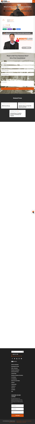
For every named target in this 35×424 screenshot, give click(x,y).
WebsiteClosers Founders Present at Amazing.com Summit (15, 114)
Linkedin (17, 359)
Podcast (12, 382)
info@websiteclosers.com (17, 356)
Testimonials (13, 384)
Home (2, 3)
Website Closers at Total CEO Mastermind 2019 (25, 106)
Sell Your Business (15, 364)
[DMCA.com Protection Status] (14, 361)
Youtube (21, 359)
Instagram (19, 359)
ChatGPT (4, 29)
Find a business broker (17, 10)
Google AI (18, 29)
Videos (9, 103)
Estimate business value (27, 10)
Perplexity (9, 29)
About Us (13, 387)
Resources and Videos (15, 380)
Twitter (14, 359)
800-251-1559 (15, 354)
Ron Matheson (12, 19)
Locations (13, 389)
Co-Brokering (14, 378)
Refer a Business (14, 368)
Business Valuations (15, 369)
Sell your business (8, 10)
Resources (5, 3)
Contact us (13, 386)
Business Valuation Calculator (17, 375)
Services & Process (15, 371)
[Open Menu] (33, 1)
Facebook (12, 359)
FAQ (12, 391)
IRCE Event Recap (6, 105)
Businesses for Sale (15, 366)
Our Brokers (13, 377)
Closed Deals (13, 373)
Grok (14, 29)
